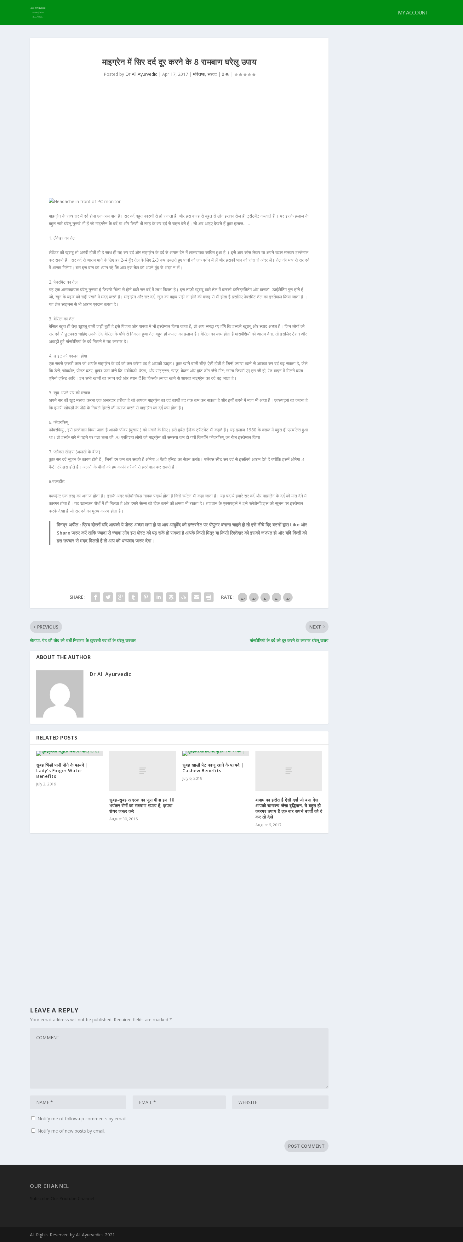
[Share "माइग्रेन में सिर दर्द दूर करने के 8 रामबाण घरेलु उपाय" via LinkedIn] (158, 597)
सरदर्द (212, 74)
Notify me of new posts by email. (71, 1131)
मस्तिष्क (199, 74)
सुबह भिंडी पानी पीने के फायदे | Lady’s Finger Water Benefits (62, 770)
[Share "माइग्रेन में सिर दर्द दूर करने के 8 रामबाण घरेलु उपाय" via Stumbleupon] (183, 597)
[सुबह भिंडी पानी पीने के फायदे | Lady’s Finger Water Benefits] (69, 753)
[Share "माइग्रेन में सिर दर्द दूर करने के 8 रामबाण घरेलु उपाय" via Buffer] (171, 597)
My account (413, 13)
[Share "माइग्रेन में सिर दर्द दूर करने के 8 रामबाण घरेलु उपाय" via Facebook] (95, 597)
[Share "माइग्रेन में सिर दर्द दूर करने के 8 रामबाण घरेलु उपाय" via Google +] (120, 597)
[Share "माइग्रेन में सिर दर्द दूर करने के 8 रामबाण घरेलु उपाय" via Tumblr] (133, 597)
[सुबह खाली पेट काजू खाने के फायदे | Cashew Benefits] (215, 753)
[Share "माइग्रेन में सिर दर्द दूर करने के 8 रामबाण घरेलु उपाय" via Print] (209, 597)
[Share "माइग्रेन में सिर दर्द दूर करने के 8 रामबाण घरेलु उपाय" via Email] (196, 597)
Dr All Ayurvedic (141, 74)
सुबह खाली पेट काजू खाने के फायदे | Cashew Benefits (213, 767)
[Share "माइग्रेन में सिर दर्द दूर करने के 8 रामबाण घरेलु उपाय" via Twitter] (108, 597)
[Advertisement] (179, 144)
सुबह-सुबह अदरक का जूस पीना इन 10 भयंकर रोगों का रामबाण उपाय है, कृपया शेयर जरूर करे (141, 805)
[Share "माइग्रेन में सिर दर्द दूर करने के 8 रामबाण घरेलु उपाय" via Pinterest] (146, 597)
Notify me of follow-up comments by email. (82, 1119)
